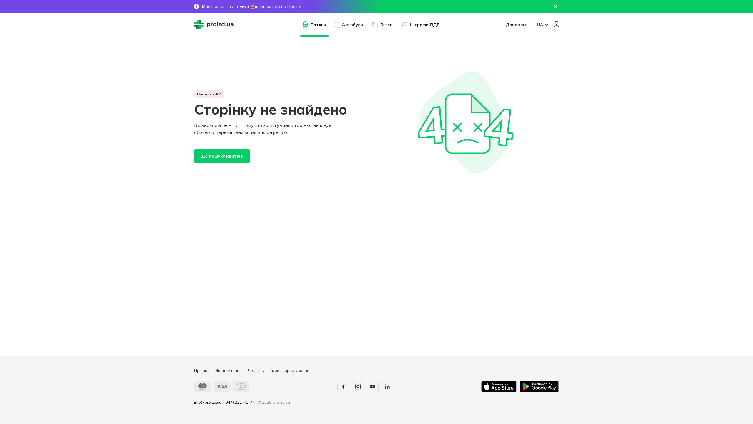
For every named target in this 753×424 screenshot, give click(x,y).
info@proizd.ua (207, 402)
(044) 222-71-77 (239, 402)
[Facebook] (343, 386)
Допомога (517, 24)
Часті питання (228, 370)
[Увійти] (556, 24)
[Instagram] (358, 386)
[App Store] (499, 386)
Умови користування (289, 370)
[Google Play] (539, 386)
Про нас (201, 370)
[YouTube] (373, 386)
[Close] (555, 6)
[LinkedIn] (387, 386)
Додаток (255, 370)
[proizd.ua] (215, 24)
